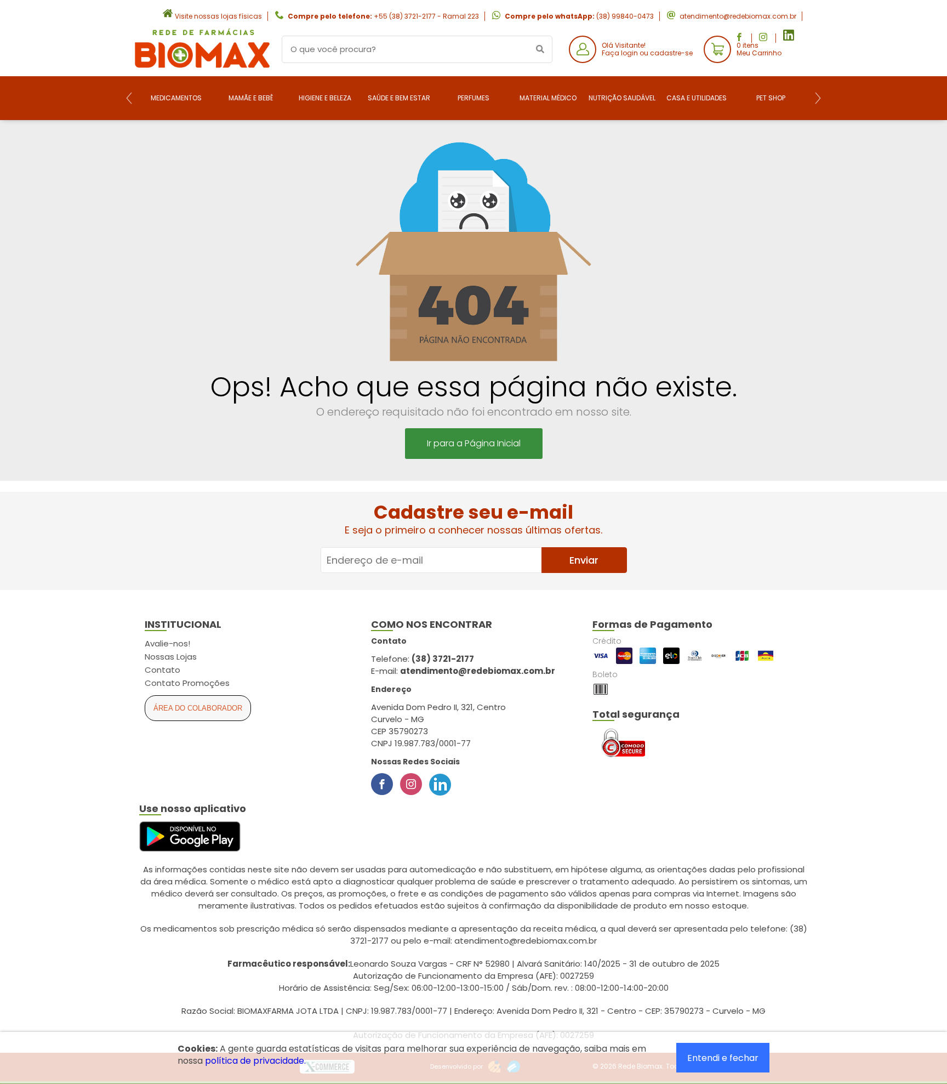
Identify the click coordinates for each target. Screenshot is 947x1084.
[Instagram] (411, 784)
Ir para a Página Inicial (474, 443)
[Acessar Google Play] (190, 837)
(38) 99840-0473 (625, 16)
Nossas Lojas (171, 656)
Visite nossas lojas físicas (218, 16)
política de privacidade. (255, 1060)
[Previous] (129, 98)
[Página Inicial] (202, 68)
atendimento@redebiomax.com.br (738, 16)
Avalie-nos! (167, 643)
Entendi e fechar (722, 1058)
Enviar (583, 560)
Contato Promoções (187, 683)
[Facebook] (382, 784)
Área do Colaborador (197, 708)
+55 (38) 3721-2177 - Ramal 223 (426, 16)
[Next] (818, 98)
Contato (162, 670)
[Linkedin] (440, 784)
